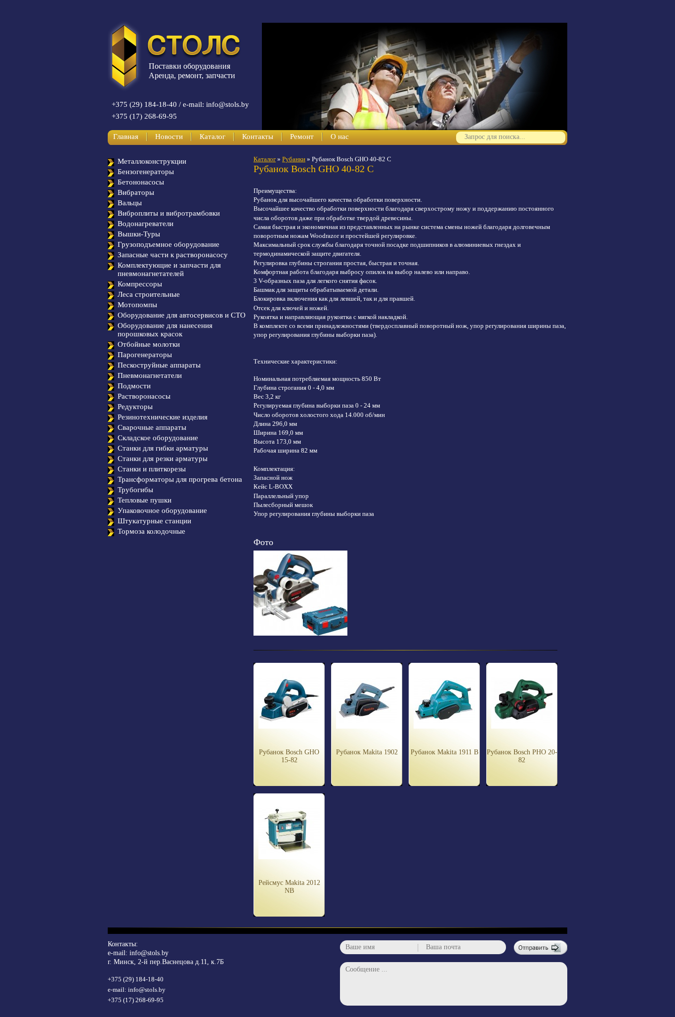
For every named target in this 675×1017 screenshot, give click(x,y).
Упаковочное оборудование (162, 510)
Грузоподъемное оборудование (168, 244)
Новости (169, 136)
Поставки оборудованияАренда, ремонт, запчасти (192, 71)
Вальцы (130, 203)
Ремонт (302, 136)
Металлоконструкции (152, 161)
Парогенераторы (145, 355)
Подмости (134, 386)
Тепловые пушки (144, 500)
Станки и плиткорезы (152, 469)
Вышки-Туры (139, 234)
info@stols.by (149, 953)
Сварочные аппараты (152, 427)
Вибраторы (136, 192)
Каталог (212, 136)
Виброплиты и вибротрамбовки (169, 213)
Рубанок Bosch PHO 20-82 (522, 756)
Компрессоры (140, 284)
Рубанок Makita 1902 (367, 752)
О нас (340, 136)
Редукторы (135, 407)
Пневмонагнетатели (150, 375)
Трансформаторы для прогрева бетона (180, 479)
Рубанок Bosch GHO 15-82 (289, 756)
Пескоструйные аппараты (159, 365)
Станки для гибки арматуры (163, 448)
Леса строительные (149, 294)
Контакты (257, 136)
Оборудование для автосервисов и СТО (182, 315)
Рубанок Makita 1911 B (444, 752)
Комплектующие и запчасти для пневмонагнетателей (169, 269)
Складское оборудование (158, 438)
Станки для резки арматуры (163, 458)
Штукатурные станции (154, 521)
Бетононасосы (141, 182)
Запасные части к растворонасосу (173, 255)
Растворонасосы (144, 396)
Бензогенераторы (146, 172)
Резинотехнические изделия (163, 417)
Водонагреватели (145, 224)
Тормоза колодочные (151, 531)
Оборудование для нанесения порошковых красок (165, 330)
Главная (125, 136)
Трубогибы (135, 490)
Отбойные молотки (149, 344)
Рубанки (293, 159)
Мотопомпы (137, 305)
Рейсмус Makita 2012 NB (289, 886)
